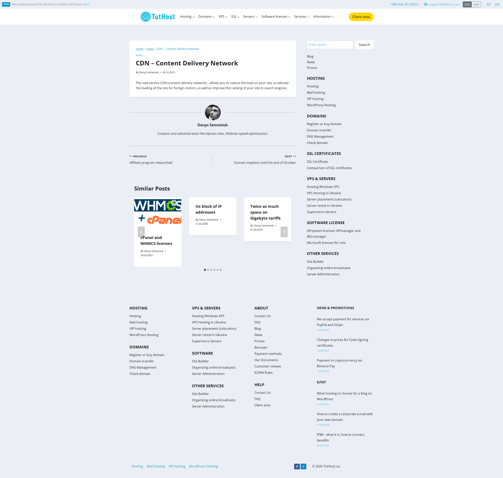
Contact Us (262, 316)
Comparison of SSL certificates (329, 168)
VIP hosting (315, 99)
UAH (476, 4)
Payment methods (268, 354)
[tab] (205, 270)
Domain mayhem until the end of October (265, 160)
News (150, 49)
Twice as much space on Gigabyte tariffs (265, 212)
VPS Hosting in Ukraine (324, 193)
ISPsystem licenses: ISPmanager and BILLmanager (334, 234)
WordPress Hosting (321, 105)
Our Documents (266, 360)
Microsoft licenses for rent (326, 243)
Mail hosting (316, 92)
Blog (310, 56)
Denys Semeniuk (149, 72)
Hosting (313, 86)
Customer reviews (267, 366)
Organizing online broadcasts (329, 268)
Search (364, 44)
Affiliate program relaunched (150, 160)
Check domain (317, 143)
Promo (312, 68)
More (86, 4)
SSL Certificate (317, 161)
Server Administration (323, 274)
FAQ (257, 322)
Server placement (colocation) (329, 199)
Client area (361, 16)
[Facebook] (297, 466)
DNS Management (320, 136)
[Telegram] (303, 466)
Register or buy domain (324, 124)
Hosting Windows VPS (323, 187)
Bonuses (260, 347)
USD (467, 4)
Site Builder (315, 261)
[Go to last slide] (141, 232)
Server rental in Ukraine (324, 205)
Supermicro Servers (321, 212)
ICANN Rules (263, 372)
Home (139, 49)
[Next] (284, 232)
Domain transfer (319, 130)
